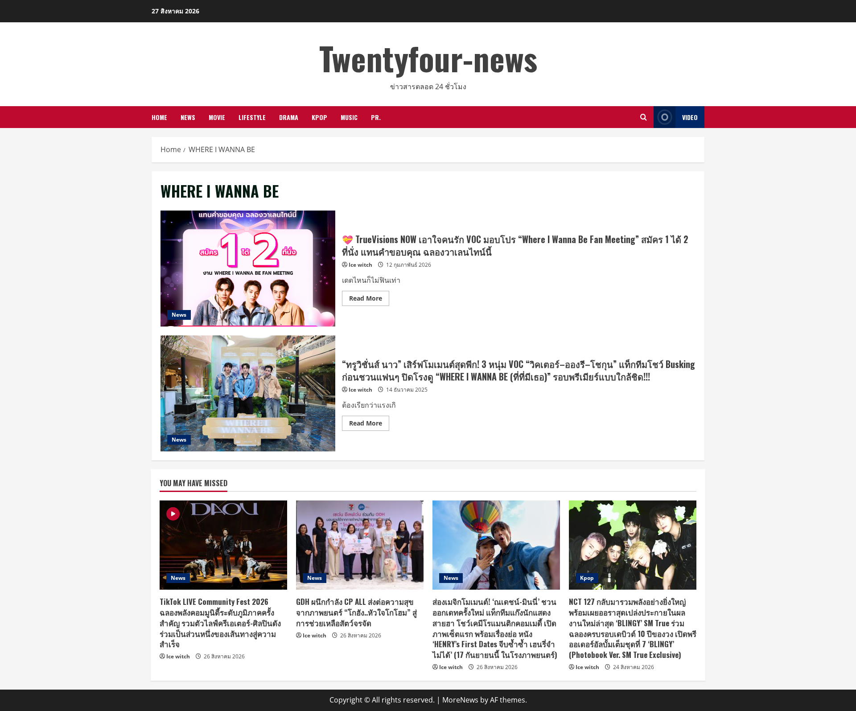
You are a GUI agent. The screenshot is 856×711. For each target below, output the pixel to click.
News (188, 117)
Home (159, 117)
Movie (217, 117)
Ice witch (360, 265)
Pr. (376, 117)
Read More (369, 299)
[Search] (643, 117)
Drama (288, 117)
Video (690, 117)
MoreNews (460, 700)
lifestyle (252, 117)
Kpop (319, 117)
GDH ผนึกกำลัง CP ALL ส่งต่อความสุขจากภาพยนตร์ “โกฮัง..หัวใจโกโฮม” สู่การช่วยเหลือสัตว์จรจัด (356, 612)
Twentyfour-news (428, 58)
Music (349, 117)
